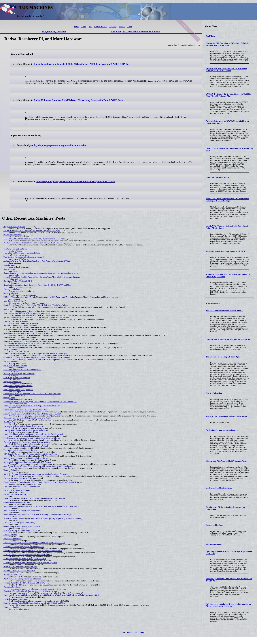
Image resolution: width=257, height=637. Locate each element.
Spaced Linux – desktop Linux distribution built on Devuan (25, 458)
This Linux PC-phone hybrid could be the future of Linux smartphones (30, 563)
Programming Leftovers (54, 31)
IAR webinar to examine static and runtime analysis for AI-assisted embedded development (228, 605)
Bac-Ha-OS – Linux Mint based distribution (20, 325)
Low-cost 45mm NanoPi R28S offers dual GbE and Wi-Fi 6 (26, 583)
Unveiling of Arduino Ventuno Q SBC (17, 281)
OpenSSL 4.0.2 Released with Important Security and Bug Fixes (28, 418)
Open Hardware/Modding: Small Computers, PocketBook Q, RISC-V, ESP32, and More (37, 285)
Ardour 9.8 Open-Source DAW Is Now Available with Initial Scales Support (32, 414)
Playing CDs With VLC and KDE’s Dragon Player (226, 461)
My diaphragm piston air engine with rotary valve (60, 145)
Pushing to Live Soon (214, 525)
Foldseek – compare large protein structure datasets (23, 547)
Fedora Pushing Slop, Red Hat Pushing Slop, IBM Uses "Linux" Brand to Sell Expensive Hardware (41, 277)
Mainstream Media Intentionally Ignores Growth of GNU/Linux (27, 591)
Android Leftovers (10, 309)
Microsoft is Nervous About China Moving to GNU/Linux (25, 341)
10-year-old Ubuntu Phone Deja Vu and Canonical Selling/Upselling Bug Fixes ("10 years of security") (42, 518)
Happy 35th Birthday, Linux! (218, 177)
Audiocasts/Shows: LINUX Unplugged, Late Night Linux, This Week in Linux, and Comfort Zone (40, 402)
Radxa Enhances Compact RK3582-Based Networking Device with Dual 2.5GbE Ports (78, 100)
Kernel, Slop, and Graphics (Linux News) (19, 523)
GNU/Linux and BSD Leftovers (15, 249)
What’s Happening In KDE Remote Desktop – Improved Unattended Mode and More (35, 329)
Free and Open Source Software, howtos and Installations (25, 430)
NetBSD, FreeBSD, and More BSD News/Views (21, 510)
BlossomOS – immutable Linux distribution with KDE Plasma (27, 462)
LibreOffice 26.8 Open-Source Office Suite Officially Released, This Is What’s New (227, 44)
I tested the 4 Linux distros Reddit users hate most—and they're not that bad (33, 434)
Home (76, 27)
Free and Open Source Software (15, 321)
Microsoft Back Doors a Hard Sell (16, 337)
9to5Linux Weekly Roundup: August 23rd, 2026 (225, 251)
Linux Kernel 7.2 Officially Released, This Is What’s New (25, 410)
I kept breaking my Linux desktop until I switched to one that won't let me (31, 438)
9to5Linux (210, 36)
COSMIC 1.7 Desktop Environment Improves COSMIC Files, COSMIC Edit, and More (228, 95)
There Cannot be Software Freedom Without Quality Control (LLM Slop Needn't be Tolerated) (39, 482)
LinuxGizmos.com (214, 544)
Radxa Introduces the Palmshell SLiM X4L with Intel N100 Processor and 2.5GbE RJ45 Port (82, 64)
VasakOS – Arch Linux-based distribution (19, 571)
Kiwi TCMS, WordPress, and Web (16, 378)
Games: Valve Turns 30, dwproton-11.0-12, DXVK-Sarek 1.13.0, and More (32, 394)
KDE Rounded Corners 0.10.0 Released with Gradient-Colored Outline (30, 454)
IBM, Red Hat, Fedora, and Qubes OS (18, 390)
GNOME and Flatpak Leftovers (15, 494)
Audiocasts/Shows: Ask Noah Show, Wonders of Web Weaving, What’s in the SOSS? (36, 261)
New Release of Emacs (12, 235)
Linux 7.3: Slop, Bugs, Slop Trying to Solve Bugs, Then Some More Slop (31, 406)
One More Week (9, 422)
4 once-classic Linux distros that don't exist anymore (23, 426)
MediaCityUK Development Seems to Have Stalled (226, 416)
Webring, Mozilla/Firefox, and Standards (19, 374)
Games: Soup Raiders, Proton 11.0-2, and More (21, 527)
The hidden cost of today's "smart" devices (20, 450)
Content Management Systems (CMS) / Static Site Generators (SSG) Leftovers (34, 498)
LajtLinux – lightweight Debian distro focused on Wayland (25, 446)
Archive (122, 27)
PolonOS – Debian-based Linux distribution (20, 567)
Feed (129, 27)
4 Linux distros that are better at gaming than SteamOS (24, 559)
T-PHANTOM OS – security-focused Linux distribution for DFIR (27, 555)
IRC (90, 27)
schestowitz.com (213, 303)
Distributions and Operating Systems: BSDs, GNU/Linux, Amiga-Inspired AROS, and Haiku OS (40, 506)
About (83, 27)
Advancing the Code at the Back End (17, 345)
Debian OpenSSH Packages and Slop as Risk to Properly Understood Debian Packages (37, 514)
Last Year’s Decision (214, 393)
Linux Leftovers (9, 265)
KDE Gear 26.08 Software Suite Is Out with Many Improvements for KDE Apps (34, 239)
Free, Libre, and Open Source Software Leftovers (135, 31)
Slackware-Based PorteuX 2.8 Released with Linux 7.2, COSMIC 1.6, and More (34, 603)
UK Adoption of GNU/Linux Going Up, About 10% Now (24, 333)
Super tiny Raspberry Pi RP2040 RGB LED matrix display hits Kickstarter (75, 181)
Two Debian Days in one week (15, 599)
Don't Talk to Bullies (11, 301)
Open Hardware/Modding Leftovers (16, 502)
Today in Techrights (11, 349)
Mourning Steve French (12, 587)
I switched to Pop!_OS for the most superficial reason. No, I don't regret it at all (34, 543)
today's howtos (9, 269)
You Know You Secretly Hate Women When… (224, 311)
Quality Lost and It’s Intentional (219, 488)
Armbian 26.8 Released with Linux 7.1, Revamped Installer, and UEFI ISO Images (226, 70)
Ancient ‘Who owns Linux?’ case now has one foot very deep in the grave (31, 231)
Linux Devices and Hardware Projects (18, 386)
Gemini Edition (100, 27)
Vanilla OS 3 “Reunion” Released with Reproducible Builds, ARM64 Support (32, 243)
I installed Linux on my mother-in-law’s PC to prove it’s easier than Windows (32, 551)
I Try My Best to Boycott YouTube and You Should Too (228, 339)
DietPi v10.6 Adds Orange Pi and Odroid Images (22, 579)
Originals (112, 27)
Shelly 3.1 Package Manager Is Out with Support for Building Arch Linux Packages (227, 200)
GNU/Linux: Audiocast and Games (16, 490)
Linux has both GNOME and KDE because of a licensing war (27, 313)
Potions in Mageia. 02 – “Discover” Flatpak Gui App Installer (26, 442)
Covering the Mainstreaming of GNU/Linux (19, 478)
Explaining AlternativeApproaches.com (222, 430)
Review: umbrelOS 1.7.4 (12, 575)
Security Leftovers (10, 293)
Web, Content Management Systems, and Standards (23, 257)
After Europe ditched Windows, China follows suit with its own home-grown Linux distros (37, 466)
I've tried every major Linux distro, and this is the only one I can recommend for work (36, 317)
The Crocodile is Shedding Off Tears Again (223, 357)
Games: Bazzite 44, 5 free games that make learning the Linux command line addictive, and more (41, 273)
